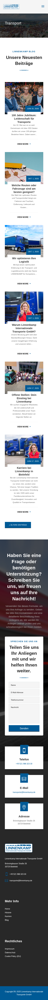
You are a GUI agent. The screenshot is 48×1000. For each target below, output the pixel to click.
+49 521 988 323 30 (24, 764)
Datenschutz (10, 953)
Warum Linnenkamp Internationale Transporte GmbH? (24, 328)
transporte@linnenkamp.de (24, 792)
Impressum (9, 949)
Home (7, 909)
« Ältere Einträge (18, 525)
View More (22, 144)
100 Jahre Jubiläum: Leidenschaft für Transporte (24, 118)
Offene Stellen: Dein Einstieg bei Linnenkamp (24, 398)
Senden (24, 728)
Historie (8, 913)
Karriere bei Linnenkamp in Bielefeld (24, 471)
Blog (7, 920)
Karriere (8, 916)
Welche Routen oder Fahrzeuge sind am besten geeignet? (24, 188)
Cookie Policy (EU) (13, 956)
